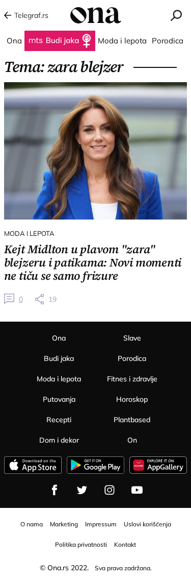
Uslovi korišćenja (147, 524)
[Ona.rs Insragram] (109, 490)
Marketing (64, 524)
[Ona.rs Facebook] (54, 490)
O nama (31, 524)
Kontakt (125, 544)
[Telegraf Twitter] (82, 490)
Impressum (101, 524)
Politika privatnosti (81, 544)
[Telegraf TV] (137, 490)
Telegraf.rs (31, 15)
